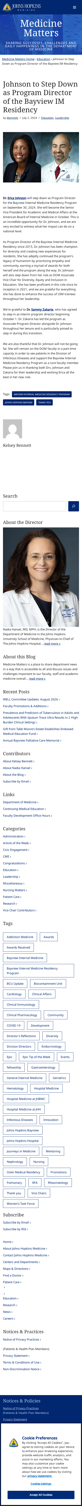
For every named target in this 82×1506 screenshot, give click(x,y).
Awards (49, 937)
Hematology (15, 1088)
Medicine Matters (41, 28)
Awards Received (18, 947)
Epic (9, 1057)
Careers (8, 1318)
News (7, 1312)
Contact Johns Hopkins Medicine (25, 1255)
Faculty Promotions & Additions (25, 706)
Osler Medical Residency (23, 1172)
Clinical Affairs (42, 994)
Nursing (38, 1162)
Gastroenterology (43, 1067)
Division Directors (19, 1046)
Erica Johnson (17, 198)
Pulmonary (14, 1183)
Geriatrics (59, 1078)
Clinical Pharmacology (22, 1015)
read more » (52, 643)
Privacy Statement (15, 1356)
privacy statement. (39, 1476)
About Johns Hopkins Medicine (24, 1248)
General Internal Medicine (24, 1078)
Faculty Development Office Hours (26, 815)
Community (56, 1015)
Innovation (50, 1120)
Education (43, 59)
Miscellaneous (12, 883)
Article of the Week (16, 843)
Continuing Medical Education (23, 809)
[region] (41, 1464)
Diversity (52, 1036)
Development (40, 1025)
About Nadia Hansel (16, 768)
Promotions (59, 1172)
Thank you (44, 402)
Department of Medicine (19, 802)
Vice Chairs (38, 1193)
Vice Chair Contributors (19, 910)
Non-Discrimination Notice (21, 1369)
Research (9, 903)
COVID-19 (13, 1025)
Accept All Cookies (41, 1495)
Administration (13, 836)
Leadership (62, 118)
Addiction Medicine (20, 937)
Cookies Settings (41, 1483)
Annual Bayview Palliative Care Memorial (31, 740)
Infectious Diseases (20, 1120)
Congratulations (14, 863)
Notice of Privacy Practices (21, 1339)
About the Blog (13, 775)
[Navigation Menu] (74, 7)
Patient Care (11, 897)
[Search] (73, 506)
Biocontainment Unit (48, 983)
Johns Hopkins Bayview (18, 402)
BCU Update (15, 983)
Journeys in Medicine (21, 1151)
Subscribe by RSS (14, 1229)
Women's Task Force (21, 1204)
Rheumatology (58, 1183)
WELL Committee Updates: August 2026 (30, 699)
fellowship (14, 1067)
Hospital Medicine (46, 1088)
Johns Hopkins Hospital (23, 1141)
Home (7, 1242)
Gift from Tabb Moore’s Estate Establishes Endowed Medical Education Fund (38, 731)
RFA (35, 1183)
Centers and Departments (20, 1262)
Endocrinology (52, 1046)
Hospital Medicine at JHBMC (26, 1099)
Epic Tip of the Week (36, 1057)
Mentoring (53, 1151)
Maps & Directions (15, 1269)
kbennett (12, 118)
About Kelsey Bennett (17, 761)
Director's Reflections (21, 1036)
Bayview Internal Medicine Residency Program (42, 394)
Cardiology (14, 994)
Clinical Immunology (21, 1004)
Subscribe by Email (16, 781)
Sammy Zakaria (42, 309)
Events (65, 1057)
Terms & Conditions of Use (21, 1362)
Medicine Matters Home (18, 59)
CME (6, 856)
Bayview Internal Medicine (25, 958)
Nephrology (15, 1162)
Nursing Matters (14, 890)
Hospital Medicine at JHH (24, 1109)
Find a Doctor (12, 1275)
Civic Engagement (15, 850)
